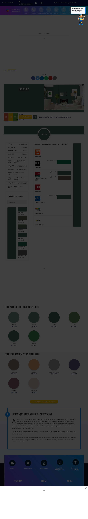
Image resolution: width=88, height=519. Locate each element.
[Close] (85, 488)
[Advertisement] (44, 503)
